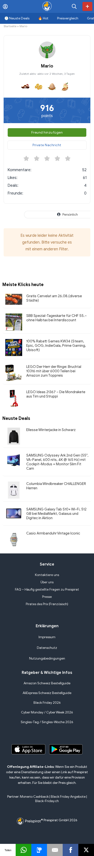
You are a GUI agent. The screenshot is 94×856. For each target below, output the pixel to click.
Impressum (47, 637)
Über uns (47, 582)
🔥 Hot (43, 18)
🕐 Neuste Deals (16, 18)
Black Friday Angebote (68, 797)
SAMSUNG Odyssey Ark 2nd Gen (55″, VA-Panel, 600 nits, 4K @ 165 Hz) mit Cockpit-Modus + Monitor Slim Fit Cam (57, 462)
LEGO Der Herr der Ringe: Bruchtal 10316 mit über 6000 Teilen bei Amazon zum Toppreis (53, 371)
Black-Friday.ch (47, 801)
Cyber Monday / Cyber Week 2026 (47, 712)
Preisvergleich (67, 18)
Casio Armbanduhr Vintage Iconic (53, 533)
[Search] (74, 6)
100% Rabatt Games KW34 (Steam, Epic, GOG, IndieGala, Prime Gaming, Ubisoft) (56, 345)
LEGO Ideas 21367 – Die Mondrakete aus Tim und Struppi (55, 394)
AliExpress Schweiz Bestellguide (47, 693)
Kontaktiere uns (47, 575)
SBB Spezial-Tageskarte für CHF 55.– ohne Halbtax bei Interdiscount (56, 318)
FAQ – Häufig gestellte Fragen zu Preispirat (47, 589)
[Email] (55, 850)
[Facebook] (70, 850)
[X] (86, 850)
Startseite (10, 26)
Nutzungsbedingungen (47, 658)
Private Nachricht (47, 145)
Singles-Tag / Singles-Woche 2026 (47, 722)
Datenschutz (47, 648)
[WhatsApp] (23, 850)
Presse (47, 597)
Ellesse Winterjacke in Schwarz (51, 430)
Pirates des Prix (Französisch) (47, 604)
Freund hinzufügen (47, 132)
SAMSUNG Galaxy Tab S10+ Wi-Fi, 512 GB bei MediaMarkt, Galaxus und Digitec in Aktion (56, 513)
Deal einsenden (87, 6)
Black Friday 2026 (47, 703)
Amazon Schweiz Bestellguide (47, 683)
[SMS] (39, 850)
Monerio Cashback (34, 797)
